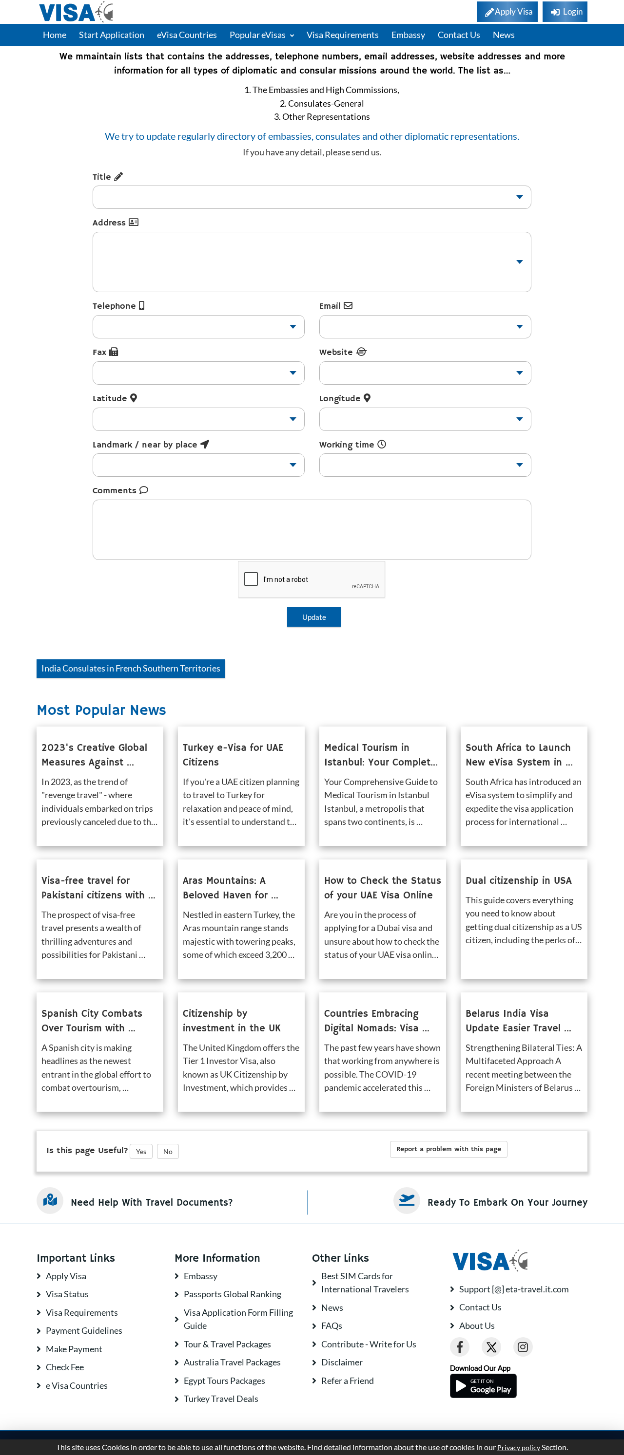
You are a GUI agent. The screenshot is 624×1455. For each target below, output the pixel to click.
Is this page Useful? (87, 1150)
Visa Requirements (343, 34)
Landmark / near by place (146, 445)
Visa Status (67, 1293)
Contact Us (459, 34)
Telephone (116, 306)
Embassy (408, 34)
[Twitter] (491, 1347)
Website (337, 352)
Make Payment (74, 1348)
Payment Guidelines (84, 1330)
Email (331, 306)
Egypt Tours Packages (224, 1380)
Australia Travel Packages (232, 1362)
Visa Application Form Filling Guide (238, 1319)
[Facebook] (459, 1347)
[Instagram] (523, 1347)
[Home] (77, 12)
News (504, 34)
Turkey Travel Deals (221, 1398)
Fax (101, 352)
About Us (477, 1325)
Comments (116, 490)
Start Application (111, 34)
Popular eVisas (258, 34)
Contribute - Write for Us (368, 1344)
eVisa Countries (187, 34)
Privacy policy (518, 1448)
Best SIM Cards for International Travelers (365, 1282)
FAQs (331, 1325)
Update (314, 617)
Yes (141, 1151)
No (168, 1151)
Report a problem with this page (448, 1149)
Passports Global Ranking (232, 1293)
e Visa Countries (77, 1385)
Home (54, 34)
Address (111, 223)
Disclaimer (342, 1362)
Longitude (341, 398)
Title (103, 177)
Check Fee (65, 1367)
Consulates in (130, 668)
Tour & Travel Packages (227, 1344)
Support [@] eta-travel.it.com (514, 1289)
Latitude (111, 398)
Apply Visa (66, 1275)
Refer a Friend (347, 1380)
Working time (348, 445)
